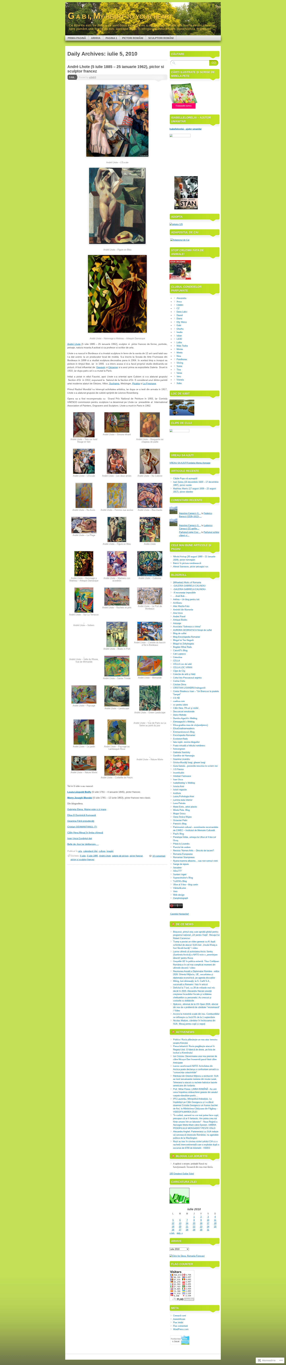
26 (173, 1229)
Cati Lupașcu (179, 654)
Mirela (179, 352)
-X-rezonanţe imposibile (184, 592)
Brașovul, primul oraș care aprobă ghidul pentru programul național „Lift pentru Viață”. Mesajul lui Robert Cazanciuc (196, 935)
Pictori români (132, 38)
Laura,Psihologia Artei (183, 796)
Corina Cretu (179, 681)
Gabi (179, 325)
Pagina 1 (111, 38)
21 (187, 1226)
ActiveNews (185, 1032)
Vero (179, 376)
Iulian (179, 335)
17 (208, 1223)
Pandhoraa (182, 359)
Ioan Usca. (73, 838)
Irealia (179, 332)
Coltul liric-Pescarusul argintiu (187, 677)
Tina (179, 369)
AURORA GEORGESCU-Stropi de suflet (192, 630)
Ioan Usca (178, 779)
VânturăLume (179, 888)
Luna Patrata (179, 803)
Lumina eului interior (182, 800)
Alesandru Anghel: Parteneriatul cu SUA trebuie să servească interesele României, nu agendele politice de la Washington (195, 1134)
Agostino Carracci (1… (190, 513)
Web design (178, 895)
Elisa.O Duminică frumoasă (81, 815)
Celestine (177, 657)
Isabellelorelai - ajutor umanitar (185, 129)
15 (194, 1223)
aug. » (180, 1233)
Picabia (136, 383)
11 (215, 1220)
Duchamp (114, 383)
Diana (179, 318)
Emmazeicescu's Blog (183, 732)
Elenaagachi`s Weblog (183, 721)
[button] (83, 428)
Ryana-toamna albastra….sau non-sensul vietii (195, 861)
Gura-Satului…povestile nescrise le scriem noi (195, 766)
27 (180, 1229)
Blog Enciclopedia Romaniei (186, 637)
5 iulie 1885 (92, 856)
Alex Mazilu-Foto (181, 606)
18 (215, 1223)
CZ (178, 308)
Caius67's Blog (180, 650)
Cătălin (180, 305)
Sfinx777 (177, 871)
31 (208, 1229)
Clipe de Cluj (179, 671)
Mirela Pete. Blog (181, 810)
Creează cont (179, 1315)
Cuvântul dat (85, 838)
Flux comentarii (180, 1326)
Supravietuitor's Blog (183, 877)
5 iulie (83, 856)
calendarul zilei (90, 851)
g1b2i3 (92, 77)
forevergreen (179, 749)
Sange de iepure (181, 864)
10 (208, 1220)
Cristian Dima (179, 684)
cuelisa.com (179, 701)
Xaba (179, 383)
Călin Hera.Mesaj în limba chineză (85, 832)
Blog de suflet (179, 633)
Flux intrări (178, 1322)
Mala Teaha (182, 346)
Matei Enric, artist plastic (185, 806)
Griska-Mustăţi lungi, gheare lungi (189, 762)
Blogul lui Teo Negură (183, 640)
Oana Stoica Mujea (182, 817)
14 (187, 1223)
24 (208, 1226)
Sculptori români (161, 38)
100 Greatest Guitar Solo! (181, 1173)
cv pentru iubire (180, 704)
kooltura (177, 793)
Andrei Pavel (179, 616)
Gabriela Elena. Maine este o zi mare (86, 809)
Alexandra (181, 298)
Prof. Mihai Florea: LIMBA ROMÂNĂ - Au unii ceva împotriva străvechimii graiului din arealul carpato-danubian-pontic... (195, 1092)
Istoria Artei (178, 786)
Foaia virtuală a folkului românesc (189, 745)
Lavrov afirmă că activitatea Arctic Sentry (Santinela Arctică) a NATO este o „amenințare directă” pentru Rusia (195, 954)
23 (201, 1226)
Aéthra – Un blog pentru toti (186, 599)
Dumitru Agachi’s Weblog (185, 718)
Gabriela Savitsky (181, 752)
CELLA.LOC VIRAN (182, 667)
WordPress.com (181, 1329)
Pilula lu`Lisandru (181, 843)
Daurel (180, 315)
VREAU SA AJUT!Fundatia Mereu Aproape (189, 463)
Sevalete (177, 867)
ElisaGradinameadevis (184, 728)
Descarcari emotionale (183, 711)
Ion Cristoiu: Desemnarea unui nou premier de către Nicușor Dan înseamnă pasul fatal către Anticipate (195, 1059)
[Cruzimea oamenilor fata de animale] (180, 279)
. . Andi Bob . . (180, 596)
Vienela (180, 380)
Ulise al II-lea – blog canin (185, 884)
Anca (179, 301)
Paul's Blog (178, 834)
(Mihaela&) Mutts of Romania (187, 582)
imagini (110, 851)
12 (173, 1223)
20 (180, 1226)
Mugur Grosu (179, 813)
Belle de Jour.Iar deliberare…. (83, 844)
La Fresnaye (149, 383)
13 (180, 1223)
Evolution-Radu (180, 738)
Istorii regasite (180, 789)
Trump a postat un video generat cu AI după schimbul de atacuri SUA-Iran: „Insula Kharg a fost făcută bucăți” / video (195, 944)
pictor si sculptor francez (82, 859)
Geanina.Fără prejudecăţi (80, 821)
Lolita (179, 342)
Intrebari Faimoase (182, 776)
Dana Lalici (182, 312)
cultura (102, 851)
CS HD (176, 698)
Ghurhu (180, 329)
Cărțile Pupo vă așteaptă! (185, 478)
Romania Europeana (182, 854)
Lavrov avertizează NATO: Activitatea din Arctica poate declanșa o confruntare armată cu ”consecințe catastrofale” (196, 1069)
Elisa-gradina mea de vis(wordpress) (190, 725)
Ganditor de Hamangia (183, 755)
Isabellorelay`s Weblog (184, 783)
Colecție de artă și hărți (184, 674)
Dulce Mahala (179, 715)
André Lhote (74, 344)
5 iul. (72, 77)
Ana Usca (178, 613)
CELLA (176, 660)
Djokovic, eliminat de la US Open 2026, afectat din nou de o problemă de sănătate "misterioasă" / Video (196, 1007)
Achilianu (177, 603)
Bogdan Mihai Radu (182, 647)
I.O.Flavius (178, 769)
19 (173, 1226)
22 (194, 1226)
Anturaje (177, 623)
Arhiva (95, 38)
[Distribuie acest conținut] (173, 924)
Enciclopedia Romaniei (184, 735)
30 (201, 1229)
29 (194, 1229)
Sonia (179, 366)
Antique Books (180, 620)
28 (187, 1229)
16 (201, 1223)
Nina (179, 356)
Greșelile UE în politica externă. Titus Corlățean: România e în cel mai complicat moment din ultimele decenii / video (196, 964)
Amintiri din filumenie (183, 609)
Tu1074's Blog (180, 881)
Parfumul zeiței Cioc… (190, 532)
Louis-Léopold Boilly (79, 792)
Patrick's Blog (179, 823)
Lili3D (179, 339)
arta (80, 851)
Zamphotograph (180, 898)
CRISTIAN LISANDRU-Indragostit (189, 688)
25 (215, 1226)
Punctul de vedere (182, 847)
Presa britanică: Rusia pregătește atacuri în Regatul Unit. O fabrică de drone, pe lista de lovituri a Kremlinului (194, 1049)
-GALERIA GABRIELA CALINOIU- (189, 586)
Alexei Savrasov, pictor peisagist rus (190, 566)
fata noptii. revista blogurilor (186, 742)
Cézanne (113, 367)
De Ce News (184, 924)
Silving (180, 363)
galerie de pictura (120, 856)
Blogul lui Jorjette (192, 1156)
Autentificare (179, 1319)
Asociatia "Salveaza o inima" (187, 626)
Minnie (180, 349)
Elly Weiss (182, 322)
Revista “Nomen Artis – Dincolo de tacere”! (193, 850)
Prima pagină (77, 38)
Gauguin (100, 367)
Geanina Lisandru (181, 759)
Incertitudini (178, 772)
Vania (179, 373)
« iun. (172, 1233)
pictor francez (136, 856)
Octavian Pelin (180, 820)
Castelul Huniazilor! (179, 914)
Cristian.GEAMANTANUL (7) (82, 826)
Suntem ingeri (179, 874)
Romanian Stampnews (184, 857)
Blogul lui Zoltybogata (183, 643)
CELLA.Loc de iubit (182, 664)
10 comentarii (158, 856)
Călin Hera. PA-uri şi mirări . (186, 708)
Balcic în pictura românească (187, 563)
